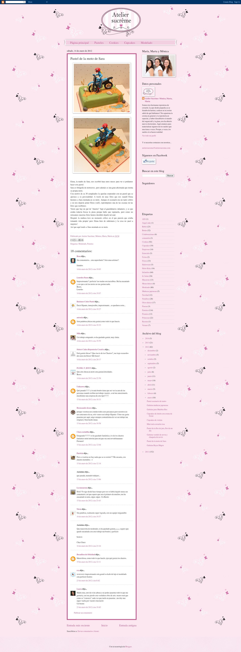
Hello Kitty (146, 268)
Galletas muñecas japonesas (157, 405)
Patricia (80, 453)
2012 (147, 347)
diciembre (152, 350)
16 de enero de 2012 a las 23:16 (89, 546)
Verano (145, 325)
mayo (150, 380)
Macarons (146, 279)
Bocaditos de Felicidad (86, 554)
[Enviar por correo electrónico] (71, 240)
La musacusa (82, 487)
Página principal (79, 43)
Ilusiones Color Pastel (85, 301)
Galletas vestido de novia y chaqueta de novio (157, 435)
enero (150, 397)
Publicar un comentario (83, 612)
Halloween (146, 264)
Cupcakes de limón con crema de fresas (159, 414)
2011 (147, 451)
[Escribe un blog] (74, 240)
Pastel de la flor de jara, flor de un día (160, 429)
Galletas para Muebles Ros (157, 409)
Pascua (144, 306)
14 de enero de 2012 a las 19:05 (89, 269)
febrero (151, 393)
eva (78, 570)
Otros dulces (147, 302)
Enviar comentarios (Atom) (88, 631)
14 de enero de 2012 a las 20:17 (89, 359)
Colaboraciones (148, 234)
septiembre (152, 363)
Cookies (114, 43)
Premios (145, 314)
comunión (146, 238)
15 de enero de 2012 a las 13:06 (89, 479)
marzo (150, 389)
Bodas (144, 230)
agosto (150, 367)
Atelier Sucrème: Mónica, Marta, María (158, 100)
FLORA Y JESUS (84, 368)
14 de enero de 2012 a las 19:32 (89, 325)
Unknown (81, 386)
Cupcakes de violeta (154, 420)
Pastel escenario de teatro (156, 401)
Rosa (79, 256)
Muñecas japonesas (149, 291)
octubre (151, 359)
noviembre (152, 354)
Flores (144, 260)
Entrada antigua (128, 625)
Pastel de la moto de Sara (156, 441)
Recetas (145, 321)
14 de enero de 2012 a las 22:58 (89, 378)
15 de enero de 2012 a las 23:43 (89, 500)
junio (150, 376)
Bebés (144, 226)
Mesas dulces (147, 283)
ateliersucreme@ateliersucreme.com (156, 148)
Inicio (104, 625)
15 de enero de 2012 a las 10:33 (89, 399)
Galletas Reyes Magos (155, 445)
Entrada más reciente (78, 625)
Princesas (145, 317)
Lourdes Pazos (83, 277)
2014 (147, 338)
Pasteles (99, 43)
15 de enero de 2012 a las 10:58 (89, 423)
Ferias (144, 257)
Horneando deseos (84, 408)
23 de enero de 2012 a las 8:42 (88, 580)
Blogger (128, 646)
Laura (79, 589)
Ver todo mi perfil (149, 135)
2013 (147, 342)
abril (150, 384)
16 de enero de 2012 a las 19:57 (89, 516)
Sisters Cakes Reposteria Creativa (91, 349)
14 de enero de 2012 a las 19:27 (89, 309)
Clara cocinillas (83, 432)
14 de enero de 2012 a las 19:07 (89, 293)
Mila (79, 333)
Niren (79, 509)
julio (150, 372)
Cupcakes (129, 43)
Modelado (146, 43)
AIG (144, 219)
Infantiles (146, 272)
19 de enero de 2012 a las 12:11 (89, 561)
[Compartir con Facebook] (79, 240)
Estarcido (145, 253)
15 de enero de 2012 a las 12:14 (89, 463)
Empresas (146, 249)
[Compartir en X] (77, 240)
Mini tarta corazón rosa (156, 424)
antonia (80, 317)
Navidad (145, 295)
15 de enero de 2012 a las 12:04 (89, 444)
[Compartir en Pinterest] (82, 240)
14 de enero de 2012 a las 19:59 (89, 341)
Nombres (145, 298)
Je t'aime (145, 276)
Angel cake (146, 222)
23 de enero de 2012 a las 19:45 (89, 607)
